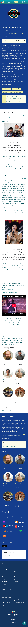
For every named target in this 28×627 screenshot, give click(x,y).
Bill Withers (12, 96)
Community (4, 586)
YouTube (22, 435)
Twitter (18, 435)
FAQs (3, 605)
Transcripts (16, 568)
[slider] (9, 41)
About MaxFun (4, 579)
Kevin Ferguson (19, 362)
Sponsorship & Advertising (6, 589)
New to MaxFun (4, 569)
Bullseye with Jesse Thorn (12, 34)
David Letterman (8, 555)
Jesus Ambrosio (7, 379)
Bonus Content (4, 604)
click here (14, 438)
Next (18, 23)
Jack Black (16, 96)
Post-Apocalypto (9, 100)
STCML (7, 98)
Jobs (3, 587)
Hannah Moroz (18, 399)
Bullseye (18, 100)
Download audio (6, 88)
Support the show (16, 88)
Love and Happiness (13, 98)
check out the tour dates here (16, 214)
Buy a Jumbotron (17, 581)
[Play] (3, 41)
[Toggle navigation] (26, 2)
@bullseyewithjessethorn (10, 446)
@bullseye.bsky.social (10, 445)
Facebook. (6, 436)
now (21, 285)
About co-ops (4, 581)
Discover (15, 569)
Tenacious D (18, 101)
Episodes (15, 566)
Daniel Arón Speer (7, 399)
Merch (15, 579)
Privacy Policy (14, 624)
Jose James (15, 100)
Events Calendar (17, 573)
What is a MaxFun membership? (7, 600)
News (15, 571)
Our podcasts (4, 566)
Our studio (4, 584)
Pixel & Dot (15, 622)
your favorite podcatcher (15, 117)
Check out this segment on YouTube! (10, 292)
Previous (11, 23)
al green (7, 96)
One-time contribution (6, 602)
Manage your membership (6, 597)
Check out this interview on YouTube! (10, 218)
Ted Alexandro (14, 322)
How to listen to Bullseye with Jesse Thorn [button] (12, 92)
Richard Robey (18, 379)
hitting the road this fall (7, 289)
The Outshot (19, 98)
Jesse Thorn (6, 362)
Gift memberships (5, 599)
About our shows (5, 568)
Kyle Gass (21, 96)
